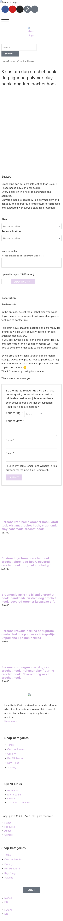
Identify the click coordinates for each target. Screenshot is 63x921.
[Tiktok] (34, 9)
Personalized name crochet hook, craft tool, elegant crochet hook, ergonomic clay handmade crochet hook (29, 525)
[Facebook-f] (5, 9)
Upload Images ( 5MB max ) (17, 274)
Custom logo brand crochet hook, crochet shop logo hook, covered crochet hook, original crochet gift (26, 562)
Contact (8, 834)
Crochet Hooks (26, 61)
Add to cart (23, 281)
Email (10, 453)
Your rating (14, 412)
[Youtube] (12, 9)
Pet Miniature (15, 758)
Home (4, 61)
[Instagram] (20, 9)
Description (8, 298)
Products (13, 61)
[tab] (31, 298)
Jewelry (11, 767)
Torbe (10, 744)
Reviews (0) (8, 304)
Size (4, 219)
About (7, 830)
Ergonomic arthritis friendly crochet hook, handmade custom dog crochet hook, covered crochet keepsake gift (28, 598)
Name (10, 440)
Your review (15, 420)
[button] (31, 42)
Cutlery (11, 753)
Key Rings (13, 763)
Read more (10, 721)
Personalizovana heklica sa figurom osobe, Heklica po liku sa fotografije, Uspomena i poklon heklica (28, 634)
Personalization (11, 231)
